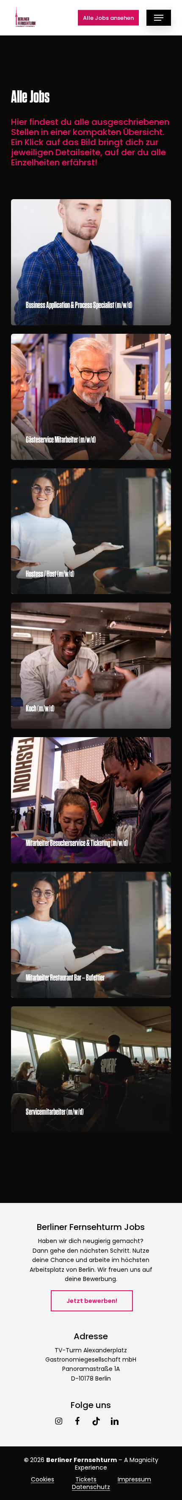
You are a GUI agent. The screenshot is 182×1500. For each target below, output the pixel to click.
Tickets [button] (86, 1479)
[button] (158, 18)
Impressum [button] (134, 1479)
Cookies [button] (42, 1479)
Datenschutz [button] (91, 1487)
